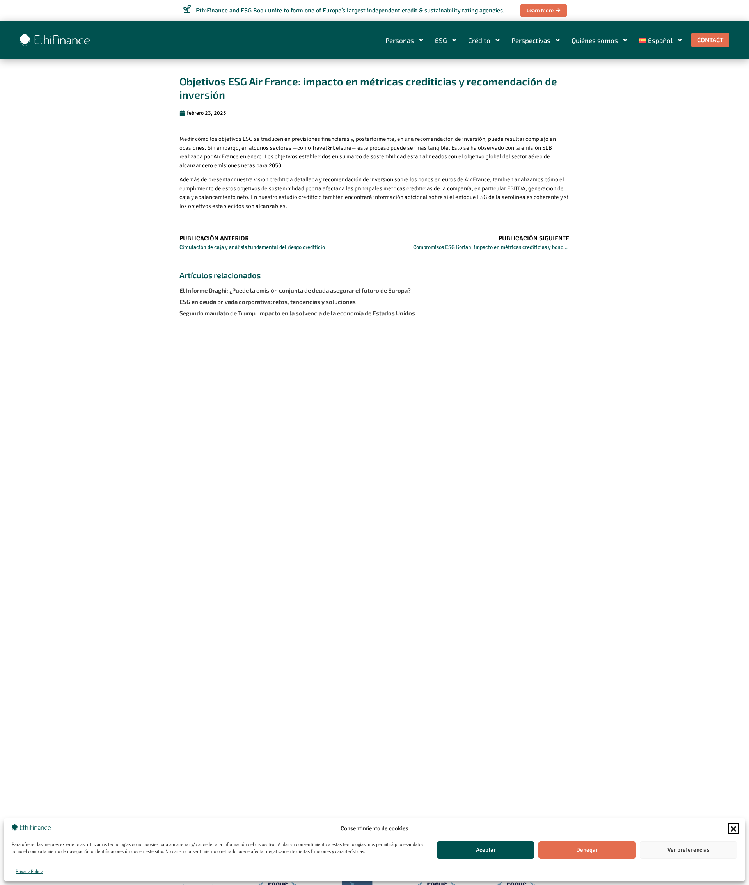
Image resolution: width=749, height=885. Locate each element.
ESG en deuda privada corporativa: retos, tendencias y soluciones (267, 301)
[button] (733, 829)
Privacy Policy (29, 871)
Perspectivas (530, 40)
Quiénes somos (595, 40)
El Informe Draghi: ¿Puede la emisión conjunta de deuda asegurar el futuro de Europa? (295, 290)
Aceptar (486, 849)
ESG (441, 40)
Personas (399, 40)
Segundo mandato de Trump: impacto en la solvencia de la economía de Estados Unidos (297, 312)
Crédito (479, 40)
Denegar (587, 849)
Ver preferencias (688, 849)
